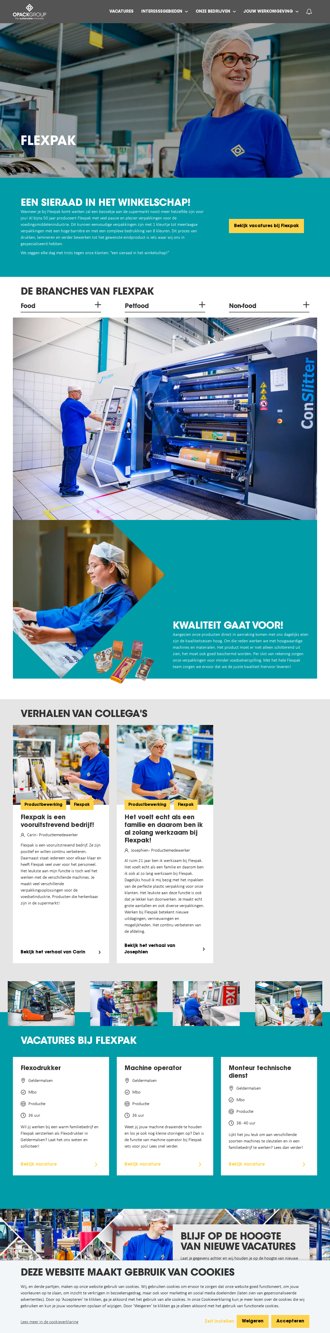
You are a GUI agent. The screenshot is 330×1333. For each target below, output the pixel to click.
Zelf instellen (219, 1321)
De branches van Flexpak (87, 292)
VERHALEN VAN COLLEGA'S (84, 715)
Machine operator (153, 1068)
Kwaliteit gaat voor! (228, 626)
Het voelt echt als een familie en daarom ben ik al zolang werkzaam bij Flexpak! (164, 829)
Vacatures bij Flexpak (78, 1041)
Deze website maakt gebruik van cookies (127, 1273)
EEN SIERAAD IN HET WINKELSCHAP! (105, 203)
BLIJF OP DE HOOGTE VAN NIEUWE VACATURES (237, 1242)
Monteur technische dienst (260, 1072)
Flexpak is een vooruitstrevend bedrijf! (57, 821)
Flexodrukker (41, 1068)
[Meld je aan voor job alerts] (309, 11)
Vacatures (121, 12)
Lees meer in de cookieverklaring (49, 1322)
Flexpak (48, 141)
